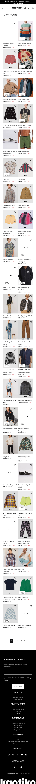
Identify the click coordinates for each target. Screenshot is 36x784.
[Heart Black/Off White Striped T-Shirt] (10, 358)
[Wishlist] (29, 8)
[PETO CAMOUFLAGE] (25, 113)
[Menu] (3, 8)
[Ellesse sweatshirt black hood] (10, 416)
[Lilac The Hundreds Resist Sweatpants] (25, 529)
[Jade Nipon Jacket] (25, 87)
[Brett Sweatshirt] (25, 585)
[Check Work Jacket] (10, 613)
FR (23, 773)
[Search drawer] (25, 8)
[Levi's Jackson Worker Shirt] (10, 501)
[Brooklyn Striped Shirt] (25, 304)
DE (26, 773)
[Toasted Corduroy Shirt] (10, 87)
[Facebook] (26, 754)
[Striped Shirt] (25, 167)
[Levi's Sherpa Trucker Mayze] (10, 330)
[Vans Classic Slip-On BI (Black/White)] (10, 139)
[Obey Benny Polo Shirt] (25, 31)
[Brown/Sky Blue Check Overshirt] (10, 557)
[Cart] (33, 8)
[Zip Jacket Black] (10, 304)
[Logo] (17, 7)
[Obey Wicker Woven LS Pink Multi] (25, 219)
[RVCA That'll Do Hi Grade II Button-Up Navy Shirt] (25, 358)
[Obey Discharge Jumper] (10, 113)
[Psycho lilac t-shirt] (10, 247)
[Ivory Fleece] (10, 444)
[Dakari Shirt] (10, 167)
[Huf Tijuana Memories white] (10, 388)
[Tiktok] (17, 754)
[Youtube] (22, 754)
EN (21, 773)
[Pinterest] (13, 754)
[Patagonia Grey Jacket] (25, 388)
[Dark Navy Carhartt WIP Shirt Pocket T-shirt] (10, 585)
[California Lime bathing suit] (25, 501)
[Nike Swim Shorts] (25, 139)
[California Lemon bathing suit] (10, 219)
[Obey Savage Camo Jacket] (25, 444)
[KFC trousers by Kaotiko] (25, 59)
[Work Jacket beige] (25, 193)
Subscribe (18, 687)
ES (29, 773)
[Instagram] (8, 754)
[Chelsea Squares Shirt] (10, 193)
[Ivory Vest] (25, 557)
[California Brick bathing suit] (10, 59)
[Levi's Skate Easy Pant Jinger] (25, 330)
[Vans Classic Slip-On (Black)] (25, 473)
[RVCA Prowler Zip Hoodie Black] (25, 275)
